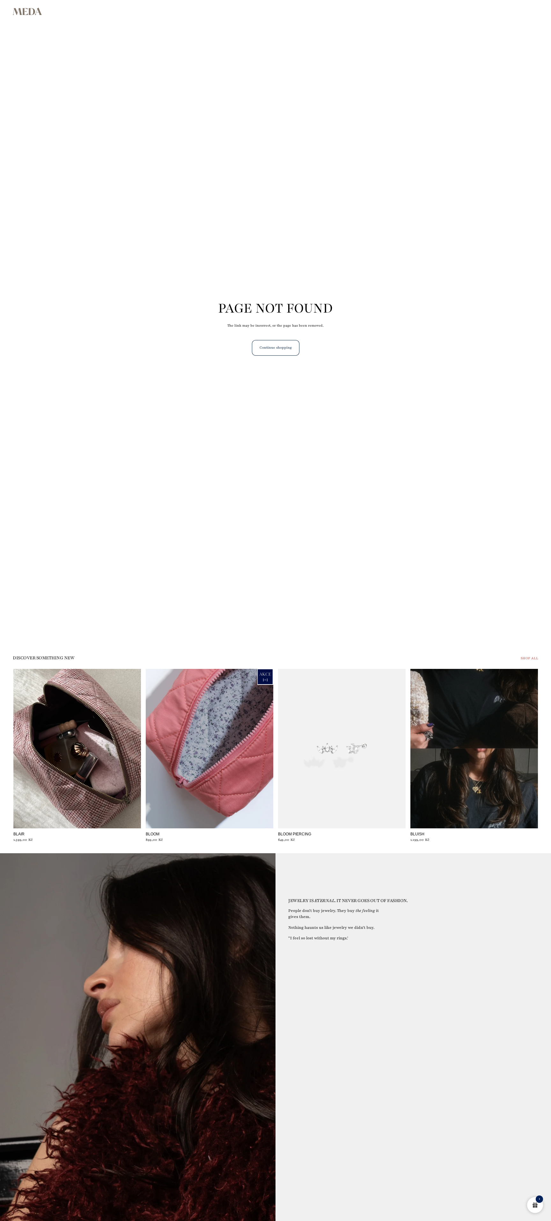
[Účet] (517, 11)
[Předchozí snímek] (155, 749)
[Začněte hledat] (504, 11)
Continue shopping (276, 347)
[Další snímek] (263, 749)
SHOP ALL (529, 658)
